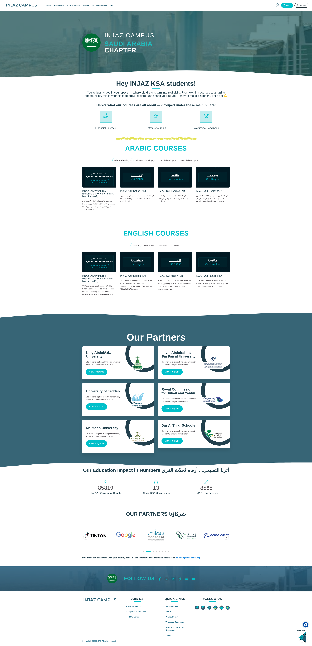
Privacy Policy (172, 617)
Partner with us (134, 606)
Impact (168, 635)
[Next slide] (226, 537)
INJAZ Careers (134, 617)
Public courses (172, 606)
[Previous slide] (85, 537)
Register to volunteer (137, 612)
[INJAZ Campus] (21, 5)
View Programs (96, 372)
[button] (143, 551)
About (168, 612)
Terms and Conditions (175, 622)
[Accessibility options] (306, 625)
